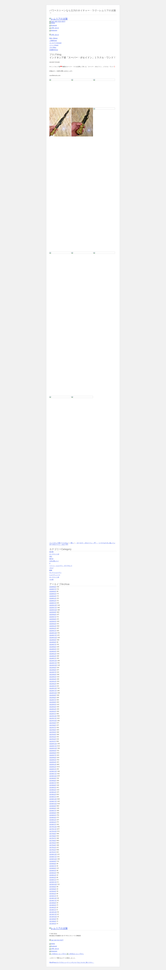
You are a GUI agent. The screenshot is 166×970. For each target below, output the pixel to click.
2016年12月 (53, 854)
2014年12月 (53, 898)
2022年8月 (52, 697)
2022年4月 (52, 707)
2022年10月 (53, 693)
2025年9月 (52, 612)
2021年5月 (52, 732)
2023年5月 (52, 677)
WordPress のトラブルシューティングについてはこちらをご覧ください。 (71, 962)
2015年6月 (52, 889)
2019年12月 (53, 771)
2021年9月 (52, 723)
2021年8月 (52, 725)
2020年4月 (52, 762)
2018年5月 (52, 815)
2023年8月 (52, 670)
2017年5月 (52, 843)
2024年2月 (52, 656)
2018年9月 (52, 806)
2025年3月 (52, 626)
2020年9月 (52, 750)
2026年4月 (52, 596)
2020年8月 (52, 753)
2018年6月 (52, 813)
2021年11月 (52, 718)
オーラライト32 (54, 554)
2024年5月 (52, 649)
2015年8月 (52, 886)
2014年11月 (53, 900)
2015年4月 (52, 891)
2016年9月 (52, 861)
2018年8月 (52, 808)
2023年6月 (52, 674)
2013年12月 (53, 912)
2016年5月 (52, 870)
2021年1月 (52, 741)
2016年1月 (52, 880)
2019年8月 (52, 780)
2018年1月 (52, 824)
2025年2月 (52, 628)
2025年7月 (52, 617)
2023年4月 (52, 679)
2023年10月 (53, 665)
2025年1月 (52, 630)
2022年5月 (52, 704)
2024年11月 (53, 635)
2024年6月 (52, 647)
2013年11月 (53, 914)
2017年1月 (52, 852)
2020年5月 (52, 760)
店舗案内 (53, 50)
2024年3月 (52, 653)
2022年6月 (52, 702)
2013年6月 (52, 921)
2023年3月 (52, 681)
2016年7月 (52, 866)
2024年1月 (52, 658)
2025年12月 (53, 605)
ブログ (52, 47)
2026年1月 (52, 603)
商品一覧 (53, 38)
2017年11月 (52, 829)
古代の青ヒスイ (54, 561)
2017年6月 (52, 840)
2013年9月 (52, 919)
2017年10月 (53, 831)
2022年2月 (52, 711)
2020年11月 (53, 746)
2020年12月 (53, 743)
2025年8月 (52, 614)
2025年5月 (52, 621)
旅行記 (51, 558)
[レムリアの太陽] (58, 18)
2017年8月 (52, 836)
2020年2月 (52, 766)
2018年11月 (53, 801)
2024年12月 (53, 633)
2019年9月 (52, 778)
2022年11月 (53, 690)
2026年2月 (52, 600)
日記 (50, 556)
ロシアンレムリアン (55, 572)
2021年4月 (52, 734)
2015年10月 (53, 884)
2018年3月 (52, 820)
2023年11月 (53, 663)
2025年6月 (52, 619)
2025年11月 (53, 607)
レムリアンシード (54, 575)
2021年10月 (53, 720)
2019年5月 (52, 787)
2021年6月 (52, 730)
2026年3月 (52, 598)
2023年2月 (52, 683)
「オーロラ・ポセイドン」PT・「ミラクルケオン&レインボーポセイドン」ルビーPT (82, 543)
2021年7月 (52, 727)
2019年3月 (52, 792)
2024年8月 (52, 642)
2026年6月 (52, 591)
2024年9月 (52, 640)
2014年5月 (52, 905)
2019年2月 (52, 794)
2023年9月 (52, 667)
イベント (53, 45)
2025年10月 (53, 610)
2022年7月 (52, 700)
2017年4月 (52, 845)
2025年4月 (52, 623)
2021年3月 (52, 736)
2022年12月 (53, 688)
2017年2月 (52, 850)
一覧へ (71, 543)
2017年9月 (52, 833)
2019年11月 (53, 773)
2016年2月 (52, 877)
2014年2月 (52, 907)
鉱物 (50, 570)
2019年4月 (52, 790)
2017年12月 (53, 826)
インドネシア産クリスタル (58, 543)
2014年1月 (52, 910)
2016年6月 (52, 868)
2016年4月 (52, 873)
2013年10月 (53, 916)
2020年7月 (52, 755)
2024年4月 (52, 651)
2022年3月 (52, 709)
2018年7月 (52, 810)
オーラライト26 (54, 577)
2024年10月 (53, 637)
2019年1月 (52, 796)
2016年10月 (53, 859)
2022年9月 (52, 695)
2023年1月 (52, 686)
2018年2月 (52, 822)
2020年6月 (52, 757)
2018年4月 (52, 817)
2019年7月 (52, 783)
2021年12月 (53, 716)
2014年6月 (52, 903)
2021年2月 (52, 739)
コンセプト (55, 43)
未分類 (51, 552)
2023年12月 (53, 660)
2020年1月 (52, 769)
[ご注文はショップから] (58, 954)
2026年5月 (52, 593)
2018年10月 (53, 803)
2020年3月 (52, 764)
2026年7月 (52, 589)
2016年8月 (52, 863)
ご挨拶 (53, 40)
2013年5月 (52, 923)
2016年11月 (53, 856)
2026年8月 (52, 587)
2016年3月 (52, 875)
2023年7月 (52, 672)
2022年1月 (52, 713)
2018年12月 (53, 799)
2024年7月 (52, 644)
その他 (51, 579)
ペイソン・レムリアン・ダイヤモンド (60, 565)
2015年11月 (53, 882)
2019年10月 (53, 776)
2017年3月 (52, 847)
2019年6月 (52, 785)
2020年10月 (53, 748)
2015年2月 (52, 893)
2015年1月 (52, 896)
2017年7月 (52, 838)
